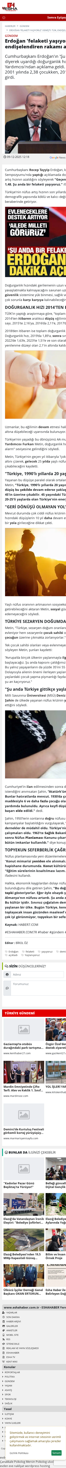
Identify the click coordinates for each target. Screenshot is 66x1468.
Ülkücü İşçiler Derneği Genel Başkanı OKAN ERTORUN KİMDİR (23, 1292)
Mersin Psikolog (36, 1462)
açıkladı (13, 955)
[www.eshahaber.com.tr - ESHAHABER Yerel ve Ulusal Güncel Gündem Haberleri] (9, 7)
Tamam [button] (56, 1453)
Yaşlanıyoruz (32, 955)
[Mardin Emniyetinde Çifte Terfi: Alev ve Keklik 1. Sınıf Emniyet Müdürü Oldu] (24, 1072)
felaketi (30, 951)
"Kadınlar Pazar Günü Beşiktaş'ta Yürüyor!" (19, 1185)
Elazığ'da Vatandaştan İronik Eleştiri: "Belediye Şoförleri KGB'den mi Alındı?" (24, 1220)
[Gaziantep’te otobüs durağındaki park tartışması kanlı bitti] (24, 1029)
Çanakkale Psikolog (12, 1462)
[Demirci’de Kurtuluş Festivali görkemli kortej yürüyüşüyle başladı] (24, 1114)
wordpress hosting (37, 1466)
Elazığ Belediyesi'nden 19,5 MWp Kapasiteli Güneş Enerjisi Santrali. (22, 1256)
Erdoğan (13, 951)
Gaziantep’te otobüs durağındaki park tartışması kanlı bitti (23, 1046)
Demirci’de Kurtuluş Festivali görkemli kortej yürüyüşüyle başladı (24, 1131)
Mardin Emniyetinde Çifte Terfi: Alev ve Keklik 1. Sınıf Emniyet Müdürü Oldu (22, 1088)
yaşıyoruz (47, 951)
